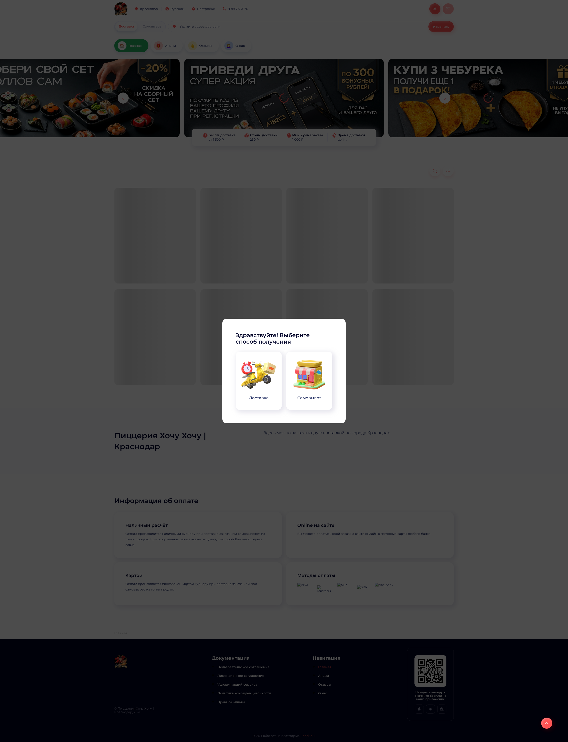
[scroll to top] (546, 723)
